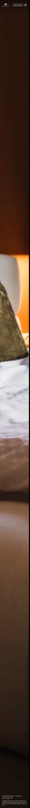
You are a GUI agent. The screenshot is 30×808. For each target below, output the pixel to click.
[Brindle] (5, 5)
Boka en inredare (18, 5)
